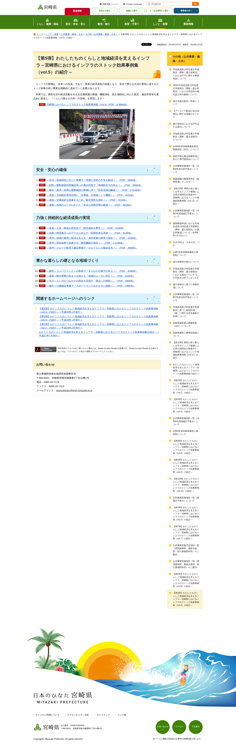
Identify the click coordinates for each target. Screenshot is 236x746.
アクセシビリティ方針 (78, 715)
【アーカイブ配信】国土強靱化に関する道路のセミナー (186, 114)
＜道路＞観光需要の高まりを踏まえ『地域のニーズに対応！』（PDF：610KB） (91, 276)
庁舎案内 (196, 726)
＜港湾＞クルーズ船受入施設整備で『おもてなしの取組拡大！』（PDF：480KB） (92, 247)
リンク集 (121, 715)
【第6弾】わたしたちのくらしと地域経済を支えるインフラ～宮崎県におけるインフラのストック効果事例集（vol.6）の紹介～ (186, 580)
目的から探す (104, 11)
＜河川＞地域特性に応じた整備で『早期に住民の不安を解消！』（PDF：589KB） (92, 180)
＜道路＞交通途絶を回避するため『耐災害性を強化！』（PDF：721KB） (87, 200)
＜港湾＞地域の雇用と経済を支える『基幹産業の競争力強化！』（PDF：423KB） (92, 238)
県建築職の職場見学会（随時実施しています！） (186, 180)
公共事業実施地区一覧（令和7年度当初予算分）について (186, 297)
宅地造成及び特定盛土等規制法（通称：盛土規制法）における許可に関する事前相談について (186, 74)
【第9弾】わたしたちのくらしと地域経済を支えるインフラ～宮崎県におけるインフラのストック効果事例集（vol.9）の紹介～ (186, 466)
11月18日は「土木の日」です (186, 243)
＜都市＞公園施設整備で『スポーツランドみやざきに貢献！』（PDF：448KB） (91, 286)
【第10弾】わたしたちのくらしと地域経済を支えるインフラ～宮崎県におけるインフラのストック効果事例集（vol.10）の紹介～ (186, 485)
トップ (40, 34)
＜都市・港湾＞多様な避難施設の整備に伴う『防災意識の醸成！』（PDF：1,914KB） (94, 190)
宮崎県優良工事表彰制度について (186, 334)
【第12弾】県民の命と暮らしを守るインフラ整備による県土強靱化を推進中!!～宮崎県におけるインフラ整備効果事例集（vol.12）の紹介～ (186, 196)
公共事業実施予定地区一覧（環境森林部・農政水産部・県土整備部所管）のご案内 (186, 550)
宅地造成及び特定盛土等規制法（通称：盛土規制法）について (186, 136)
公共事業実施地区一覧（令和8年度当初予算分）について (186, 169)
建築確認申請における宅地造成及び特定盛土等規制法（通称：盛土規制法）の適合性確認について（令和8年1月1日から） (186, 229)
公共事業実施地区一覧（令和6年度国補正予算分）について (186, 421)
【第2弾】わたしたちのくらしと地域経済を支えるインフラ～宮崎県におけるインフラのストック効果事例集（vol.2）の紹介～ (186, 386)
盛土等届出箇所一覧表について (186, 102)
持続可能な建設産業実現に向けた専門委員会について (186, 157)
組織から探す (132, 11)
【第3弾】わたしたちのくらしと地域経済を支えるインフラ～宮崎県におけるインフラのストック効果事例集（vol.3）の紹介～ (186, 405)
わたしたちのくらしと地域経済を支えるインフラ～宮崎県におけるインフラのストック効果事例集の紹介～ (186, 369)
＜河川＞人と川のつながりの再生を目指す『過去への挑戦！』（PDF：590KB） (91, 280)
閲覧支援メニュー (110, 4)
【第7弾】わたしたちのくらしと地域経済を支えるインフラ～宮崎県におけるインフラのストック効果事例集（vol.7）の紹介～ (186, 532)
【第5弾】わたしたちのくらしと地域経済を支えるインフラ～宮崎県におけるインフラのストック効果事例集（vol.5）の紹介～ (186, 599)
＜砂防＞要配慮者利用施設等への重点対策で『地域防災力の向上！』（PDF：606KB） (94, 185)
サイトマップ (103, 715)
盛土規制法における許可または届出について (186, 125)
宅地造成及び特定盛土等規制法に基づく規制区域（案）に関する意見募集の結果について (186, 311)
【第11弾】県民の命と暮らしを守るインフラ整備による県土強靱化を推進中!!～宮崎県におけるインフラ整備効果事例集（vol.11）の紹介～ (186, 350)
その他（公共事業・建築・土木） (101, 34)
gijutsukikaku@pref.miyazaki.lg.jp (74, 390)
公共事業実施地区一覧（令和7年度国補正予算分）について (186, 213)
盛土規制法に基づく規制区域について (186, 286)
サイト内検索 (149, 4)
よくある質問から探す (159, 11)
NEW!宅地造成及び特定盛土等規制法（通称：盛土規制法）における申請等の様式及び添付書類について (186, 90)
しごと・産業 (52, 34)
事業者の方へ (186, 11)
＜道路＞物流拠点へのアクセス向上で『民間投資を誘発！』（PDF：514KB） (90, 233)
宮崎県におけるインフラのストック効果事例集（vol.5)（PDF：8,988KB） (87, 104)
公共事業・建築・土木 (72, 34)
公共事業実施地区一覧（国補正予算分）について (186, 499)
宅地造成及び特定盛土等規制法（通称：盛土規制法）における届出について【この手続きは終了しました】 (186, 273)
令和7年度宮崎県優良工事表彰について (185, 253)
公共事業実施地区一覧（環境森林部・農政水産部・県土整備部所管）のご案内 (186, 564)
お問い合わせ (162, 726)
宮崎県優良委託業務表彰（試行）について (185, 324)
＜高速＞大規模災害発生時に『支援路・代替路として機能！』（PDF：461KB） (91, 195)
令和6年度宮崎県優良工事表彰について (185, 432)
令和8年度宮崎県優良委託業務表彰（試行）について (186, 148)
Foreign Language (134, 4)
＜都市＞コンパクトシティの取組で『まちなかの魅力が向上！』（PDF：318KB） (92, 271)
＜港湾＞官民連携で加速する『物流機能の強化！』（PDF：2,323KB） (86, 243)
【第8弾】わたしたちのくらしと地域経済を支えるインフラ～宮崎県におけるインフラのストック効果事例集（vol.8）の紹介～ (186, 447)
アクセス (179, 726)
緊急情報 (77, 11)
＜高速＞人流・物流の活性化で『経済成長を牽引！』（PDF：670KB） (86, 228)
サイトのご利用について (48, 715)
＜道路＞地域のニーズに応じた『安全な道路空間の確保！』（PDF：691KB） (90, 205)
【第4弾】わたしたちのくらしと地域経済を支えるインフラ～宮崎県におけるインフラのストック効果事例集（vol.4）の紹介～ (186, 513)
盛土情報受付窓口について (186, 262)
